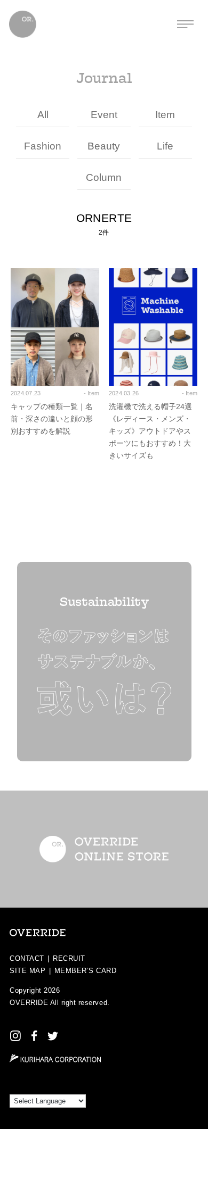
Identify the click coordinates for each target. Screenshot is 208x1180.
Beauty (103, 146)
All (43, 114)
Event (104, 114)
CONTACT (27, 958)
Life (165, 146)
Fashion (42, 146)
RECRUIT (69, 958)
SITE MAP (27, 971)
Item (165, 114)
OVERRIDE (29, 1003)
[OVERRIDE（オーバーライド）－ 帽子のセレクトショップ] (23, 24)
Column (104, 177)
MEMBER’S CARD (85, 971)
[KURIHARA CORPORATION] (55, 1058)
